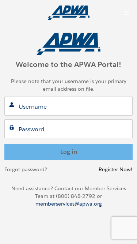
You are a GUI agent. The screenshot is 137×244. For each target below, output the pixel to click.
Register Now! (116, 169)
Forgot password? (25, 169)
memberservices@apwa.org (68, 203)
